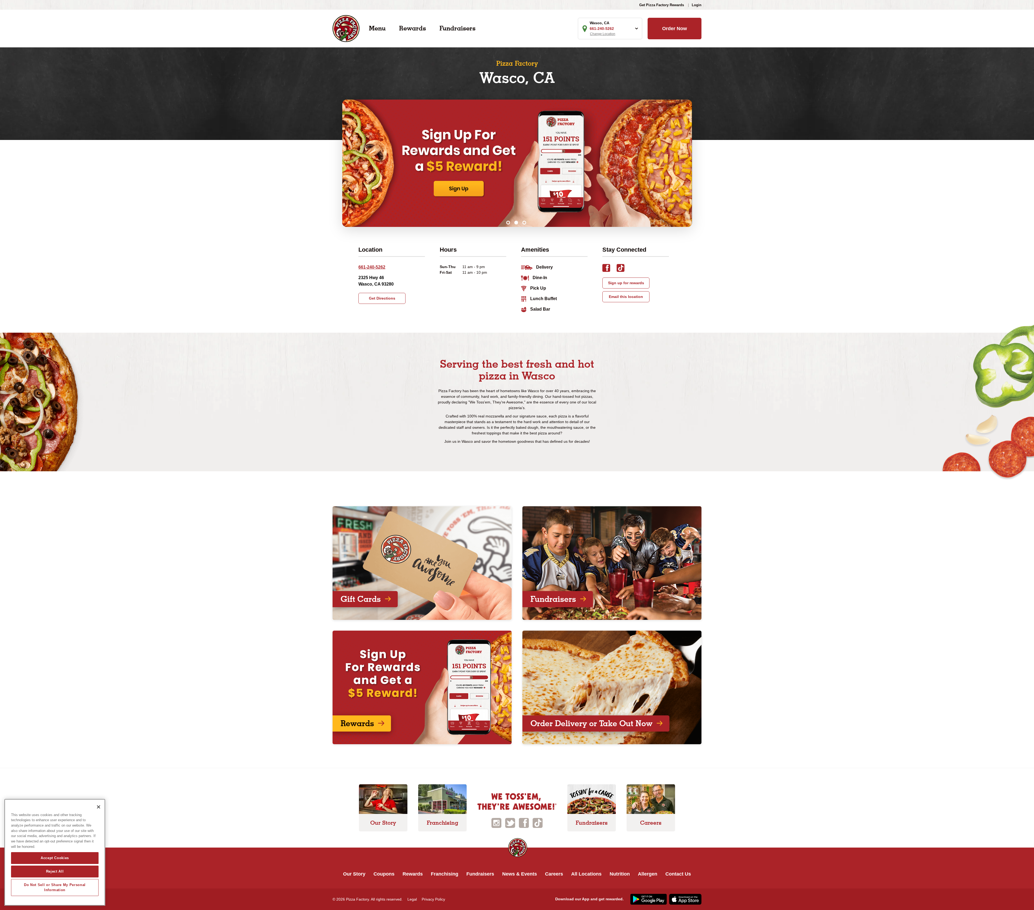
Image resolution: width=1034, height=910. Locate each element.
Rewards (412, 28)
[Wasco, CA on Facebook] (609, 269)
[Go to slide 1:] (508, 222)
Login (696, 5)
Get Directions (382, 298)
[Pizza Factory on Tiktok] (538, 822)
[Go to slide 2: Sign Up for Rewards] (516, 222)
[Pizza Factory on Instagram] (496, 822)
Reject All (55, 871)
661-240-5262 (371, 267)
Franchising (444, 874)
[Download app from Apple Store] (684, 899)
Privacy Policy (433, 899)
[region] (54, 852)
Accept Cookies (55, 858)
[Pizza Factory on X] (510, 822)
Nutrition (620, 874)
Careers (554, 874)
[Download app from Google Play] (648, 899)
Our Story (354, 874)
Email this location (626, 296)
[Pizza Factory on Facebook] (524, 822)
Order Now (674, 28)
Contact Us (678, 874)
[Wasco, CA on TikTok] (623, 269)
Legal (412, 899)
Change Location (602, 34)
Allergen (647, 874)
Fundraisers (457, 28)
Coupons (383, 874)
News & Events (519, 874)
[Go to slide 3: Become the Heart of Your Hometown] (524, 222)
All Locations (586, 874)
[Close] (98, 807)
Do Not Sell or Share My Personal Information (55, 887)
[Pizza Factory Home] (346, 28)
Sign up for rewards (626, 283)
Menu (377, 28)
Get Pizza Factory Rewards (661, 5)
